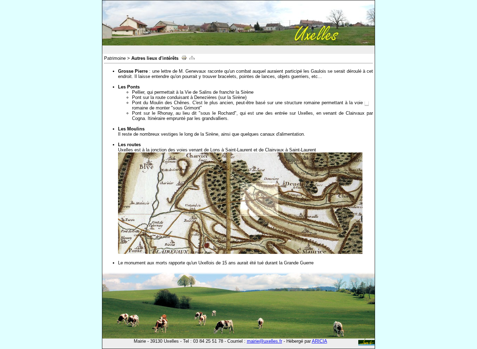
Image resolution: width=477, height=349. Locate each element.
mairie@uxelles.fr (264, 341)
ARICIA (319, 341)
